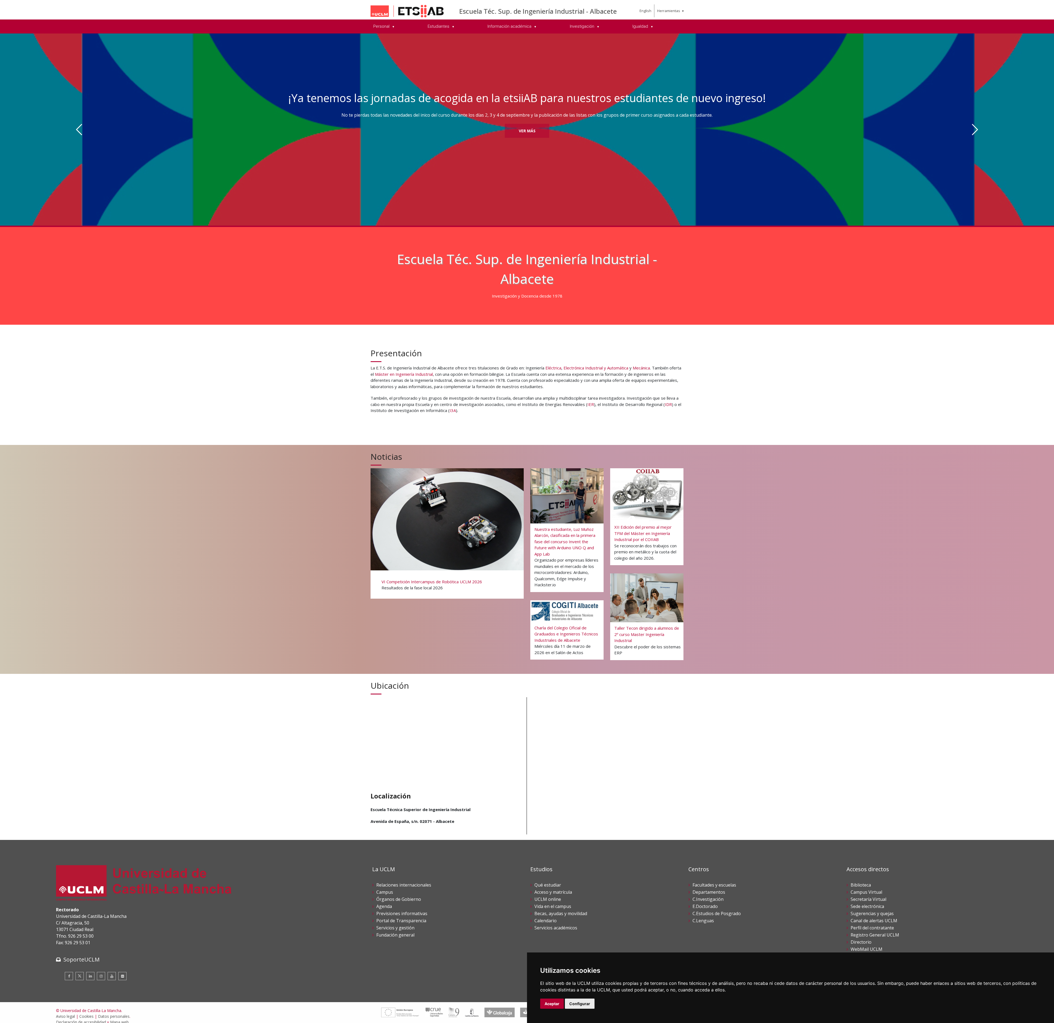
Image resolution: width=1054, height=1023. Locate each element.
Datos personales (114, 1016)
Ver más (527, 130)
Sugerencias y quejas (872, 913)
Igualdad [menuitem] (640, 26)
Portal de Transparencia (401, 921)
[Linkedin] (90, 976)
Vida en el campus (552, 906)
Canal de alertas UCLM (874, 921)
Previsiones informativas (401, 913)
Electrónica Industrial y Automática (596, 368)
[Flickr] (122, 976)
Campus (384, 892)
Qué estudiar (547, 885)
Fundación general (395, 935)
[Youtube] (112, 976)
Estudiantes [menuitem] (439, 26)
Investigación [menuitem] (582, 26)
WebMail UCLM (866, 949)
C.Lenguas (703, 921)
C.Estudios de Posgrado (717, 913)
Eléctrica (553, 368)
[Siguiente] (975, 129)
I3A (453, 410)
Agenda (384, 906)
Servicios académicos (555, 928)
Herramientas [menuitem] (668, 10)
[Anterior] (79, 129)
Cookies (86, 1016)
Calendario (545, 921)
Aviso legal (65, 1016)
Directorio (861, 942)
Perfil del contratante (872, 928)
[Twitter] (79, 976)
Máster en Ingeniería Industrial (404, 374)
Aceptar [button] (552, 1003)
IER (590, 404)
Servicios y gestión (395, 928)
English (645, 10)
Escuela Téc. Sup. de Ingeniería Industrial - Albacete (538, 11)
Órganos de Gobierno (398, 899)
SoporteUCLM (81, 959)
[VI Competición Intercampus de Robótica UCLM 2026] (447, 533)
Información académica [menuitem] (509, 26)
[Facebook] (69, 976)
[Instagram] (101, 976)
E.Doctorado (705, 906)
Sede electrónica (867, 906)
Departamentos (709, 892)
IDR (668, 404)
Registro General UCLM (875, 935)
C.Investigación (708, 899)
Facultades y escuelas (714, 885)
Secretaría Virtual (868, 899)
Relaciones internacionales (403, 885)
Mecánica (641, 368)
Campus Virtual (866, 892)
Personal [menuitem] (382, 26)
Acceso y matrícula (553, 892)
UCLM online (547, 899)
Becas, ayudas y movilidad (560, 913)
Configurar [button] (579, 1003)
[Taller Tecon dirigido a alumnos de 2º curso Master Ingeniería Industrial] (647, 616)
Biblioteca (861, 885)
